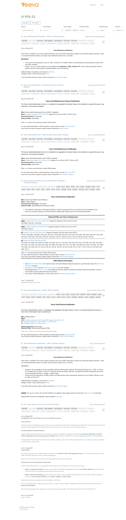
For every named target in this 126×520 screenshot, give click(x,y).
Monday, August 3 (32, 320)
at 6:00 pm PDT (41, 323)
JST (63, 320)
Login (102, 5)
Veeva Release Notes (79, 427)
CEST (55, 321)
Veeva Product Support (60, 77)
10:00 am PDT (43, 320)
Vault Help (51, 72)
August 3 (33, 321)
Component (47, 26)
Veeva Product (63, 128)
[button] (29, 5)
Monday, (27, 321)
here (26, 122)
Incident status (84, 26)
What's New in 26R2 (31, 267)
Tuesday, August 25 (32, 114)
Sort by (117, 26)
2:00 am (59, 320)
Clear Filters (35, 23)
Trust (47, 73)
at (38, 320)
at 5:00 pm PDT (45, 160)
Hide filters (25, 23)
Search (23, 26)
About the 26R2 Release (36, 264)
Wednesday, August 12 (33, 160)
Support (71, 174)
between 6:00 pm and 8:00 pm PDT (37, 227)
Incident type (103, 26)
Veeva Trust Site (70, 126)
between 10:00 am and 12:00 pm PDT (38, 221)
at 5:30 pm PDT (43, 114)
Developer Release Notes (67, 273)
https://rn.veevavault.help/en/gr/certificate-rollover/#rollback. (85, 436)
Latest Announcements (50, 267)
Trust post (90, 393)
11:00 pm (50, 321)
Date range (67, 26)
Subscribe (93, 5)
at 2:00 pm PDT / (41, 321)
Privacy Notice (24, 509)
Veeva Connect (43, 269)
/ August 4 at (52, 320)
